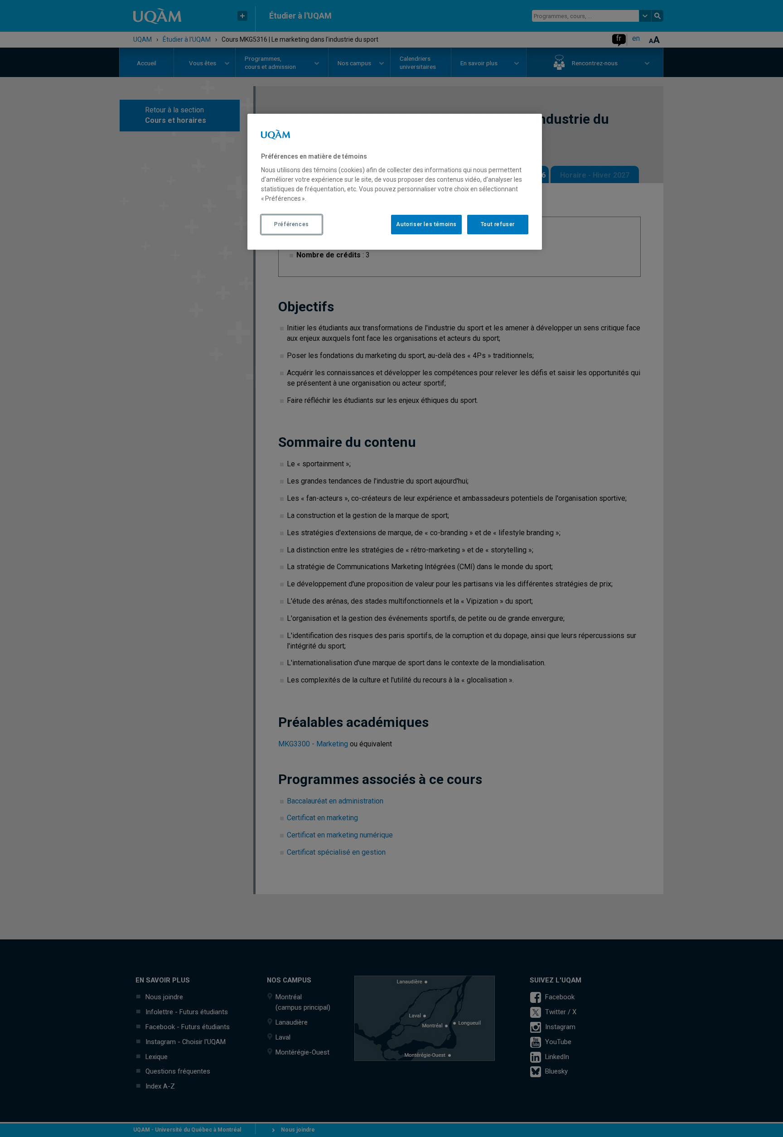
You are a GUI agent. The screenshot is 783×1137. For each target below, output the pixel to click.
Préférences (291, 224)
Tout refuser (498, 224)
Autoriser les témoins (426, 224)
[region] (394, 182)
